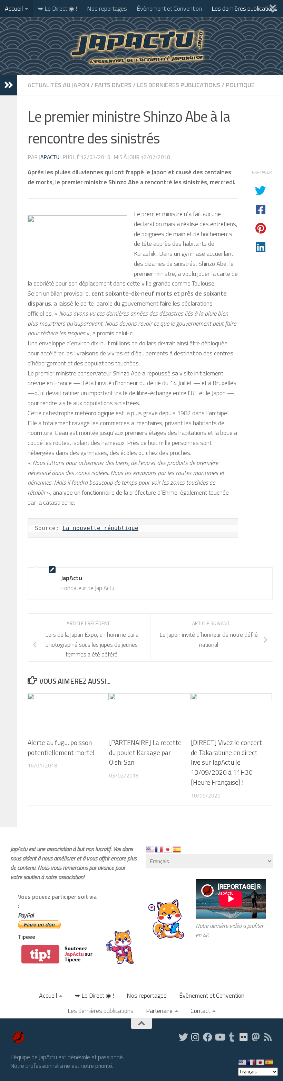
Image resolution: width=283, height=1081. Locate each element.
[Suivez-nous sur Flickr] (243, 1037)
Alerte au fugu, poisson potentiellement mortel (61, 747)
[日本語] (168, 849)
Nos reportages (107, 8)
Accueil (14, 8)
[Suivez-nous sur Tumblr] (231, 1037)
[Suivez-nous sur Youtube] (219, 1037)
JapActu (49, 157)
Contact (200, 1010)
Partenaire (159, 1010)
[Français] (159, 849)
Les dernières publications (244, 8)
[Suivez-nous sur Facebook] (207, 1037)
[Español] (177, 849)
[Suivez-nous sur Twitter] (183, 1037)
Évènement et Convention (169, 8)
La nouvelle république (100, 528)
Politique (240, 85)
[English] (150, 849)
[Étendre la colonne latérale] (8, 85)
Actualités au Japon (58, 85)
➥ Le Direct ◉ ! (57, 8)
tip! (40, 954)
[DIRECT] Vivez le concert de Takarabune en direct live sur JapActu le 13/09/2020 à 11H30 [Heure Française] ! (226, 762)
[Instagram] (195, 1037)
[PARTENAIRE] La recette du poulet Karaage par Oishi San (145, 752)
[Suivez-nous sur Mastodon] (256, 1037)
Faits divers (113, 85)
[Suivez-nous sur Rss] (268, 1037)
